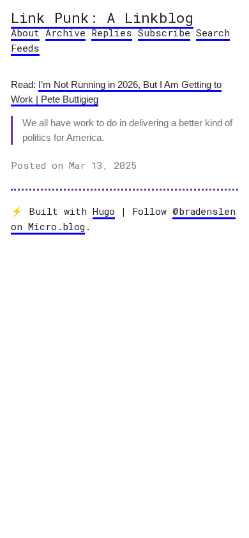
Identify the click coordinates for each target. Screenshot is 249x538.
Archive (65, 32)
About (25, 32)
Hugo (104, 211)
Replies (111, 32)
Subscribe (164, 32)
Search (213, 32)
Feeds (25, 47)
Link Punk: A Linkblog (102, 17)
